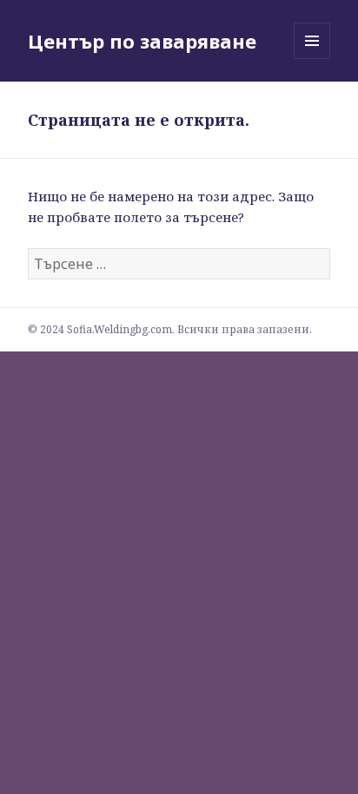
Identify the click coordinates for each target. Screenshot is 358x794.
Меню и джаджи (312, 58)
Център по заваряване (142, 41)
